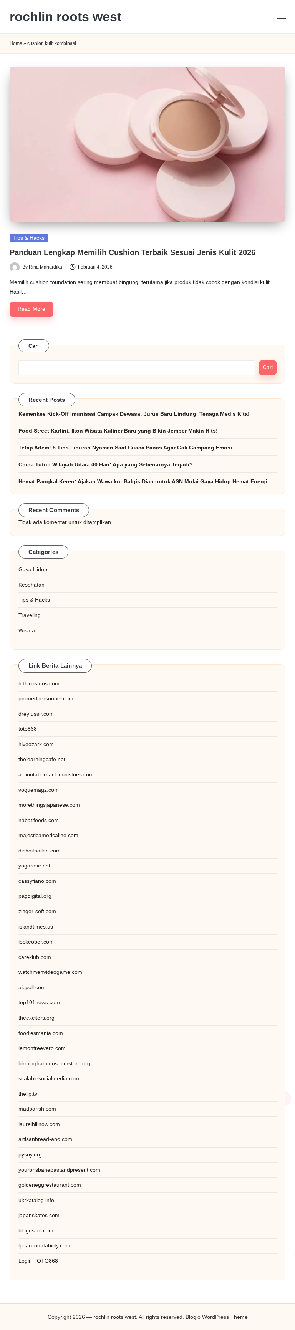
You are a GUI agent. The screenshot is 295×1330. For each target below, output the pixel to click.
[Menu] (281, 17)
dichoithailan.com (39, 850)
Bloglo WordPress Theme (217, 1317)
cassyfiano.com (37, 881)
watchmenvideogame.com (50, 972)
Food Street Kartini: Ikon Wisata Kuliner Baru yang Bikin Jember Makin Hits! (118, 431)
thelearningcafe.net (41, 759)
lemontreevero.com (42, 1048)
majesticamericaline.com (48, 835)
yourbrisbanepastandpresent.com (59, 1170)
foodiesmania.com (40, 1033)
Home (16, 43)
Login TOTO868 (38, 1261)
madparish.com (37, 1109)
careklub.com (34, 957)
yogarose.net (34, 865)
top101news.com (39, 1002)
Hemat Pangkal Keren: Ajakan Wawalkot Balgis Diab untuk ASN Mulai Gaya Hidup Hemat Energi (142, 481)
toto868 (27, 729)
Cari (33, 346)
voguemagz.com (38, 790)
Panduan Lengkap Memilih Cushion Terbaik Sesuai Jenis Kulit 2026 (132, 252)
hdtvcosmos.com (39, 683)
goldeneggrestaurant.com (49, 1185)
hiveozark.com (36, 744)
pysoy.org (30, 1154)
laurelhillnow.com (39, 1124)
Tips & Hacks (29, 238)
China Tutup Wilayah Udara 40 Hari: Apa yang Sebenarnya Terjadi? (105, 464)
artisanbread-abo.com (45, 1139)
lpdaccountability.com (44, 1245)
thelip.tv (27, 1094)
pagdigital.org (34, 896)
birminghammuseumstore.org (54, 1063)
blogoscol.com (35, 1230)
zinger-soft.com (37, 911)
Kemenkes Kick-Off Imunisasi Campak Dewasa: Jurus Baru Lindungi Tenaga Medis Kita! (134, 414)
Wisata (26, 630)
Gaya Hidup (32, 569)
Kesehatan (31, 585)
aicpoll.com (32, 987)
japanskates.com (39, 1215)
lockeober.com (36, 942)
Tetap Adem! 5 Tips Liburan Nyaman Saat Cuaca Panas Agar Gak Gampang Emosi (125, 447)
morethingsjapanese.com (49, 805)
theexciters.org (36, 1018)
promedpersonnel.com (45, 698)
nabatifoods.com (38, 820)
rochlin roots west (65, 17)
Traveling (29, 615)
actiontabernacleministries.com (56, 774)
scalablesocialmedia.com (48, 1078)
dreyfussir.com (36, 714)
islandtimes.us (35, 927)
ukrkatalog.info (36, 1200)
